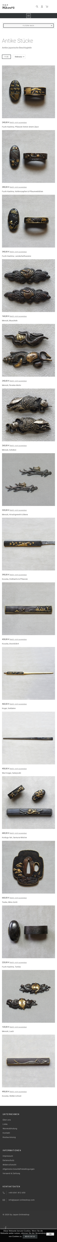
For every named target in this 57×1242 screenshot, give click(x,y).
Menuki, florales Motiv (11, 385)
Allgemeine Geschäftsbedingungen (19, 1169)
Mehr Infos (30, 1236)
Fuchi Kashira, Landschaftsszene (16, 256)
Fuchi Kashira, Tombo (11, 967)
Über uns (7, 1120)
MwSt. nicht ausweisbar (18, 122)
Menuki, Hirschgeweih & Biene (15, 514)
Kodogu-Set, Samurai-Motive (14, 837)
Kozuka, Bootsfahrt (10, 644)
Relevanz (18, 57)
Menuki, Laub (8, 1031)
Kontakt (6, 1133)
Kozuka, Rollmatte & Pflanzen (15, 579)
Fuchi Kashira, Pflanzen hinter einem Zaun (20, 127)
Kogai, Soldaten (9, 708)
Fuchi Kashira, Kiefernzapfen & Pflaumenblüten (22, 191)
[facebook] (5, 1227)
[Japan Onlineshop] (15, 6)
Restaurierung (9, 1137)
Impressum (8, 1156)
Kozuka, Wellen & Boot (11, 1096)
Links (5, 1124)
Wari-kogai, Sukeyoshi (11, 773)
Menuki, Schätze (9, 450)
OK (50, 1234)
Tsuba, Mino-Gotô (9, 902)
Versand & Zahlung (11, 1173)
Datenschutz (8, 1160)
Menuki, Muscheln (10, 321)
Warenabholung (10, 1128)
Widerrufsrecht (9, 1165)
